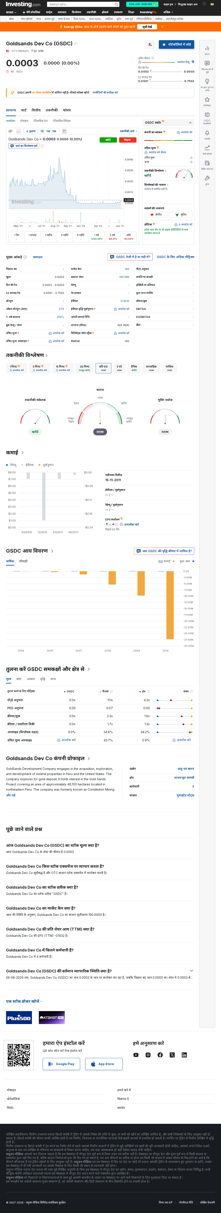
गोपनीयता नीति (186, 1202)
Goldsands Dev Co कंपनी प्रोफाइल (45, 758)
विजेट (10, 1108)
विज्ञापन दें (123, 1099)
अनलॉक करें (69, 740)
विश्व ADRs (79, 19)
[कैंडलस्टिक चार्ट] (10, 131)
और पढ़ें (10, 795)
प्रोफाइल (24, 120)
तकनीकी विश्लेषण (25, 355)
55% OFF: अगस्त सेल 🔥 (142, 4)
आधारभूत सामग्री (184, 777)
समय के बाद (64, 19)
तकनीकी (52, 110)
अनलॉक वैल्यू (183, 62)
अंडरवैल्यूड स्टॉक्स (174, 19)
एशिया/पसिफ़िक (144, 19)
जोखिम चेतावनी (207, 1202)
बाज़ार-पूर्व (49, 19)
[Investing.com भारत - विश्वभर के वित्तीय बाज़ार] (23, 4)
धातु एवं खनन (186, 769)
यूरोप (119, 19)
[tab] (16, 368)
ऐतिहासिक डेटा (40, 120)
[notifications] (204, 4)
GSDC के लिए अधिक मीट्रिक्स (175, 257)
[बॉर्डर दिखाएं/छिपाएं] (64, 131)
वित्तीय (36, 110)
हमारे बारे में (124, 1090)
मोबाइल (11, 1090)
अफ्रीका (158, 19)
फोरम (67, 110)
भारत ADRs (95, 19)
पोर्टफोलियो (13, 1099)
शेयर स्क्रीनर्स (26, 19)
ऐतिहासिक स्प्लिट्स (62, 120)
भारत (38, 19)
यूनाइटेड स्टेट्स (185, 795)
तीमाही (23, 561)
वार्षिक (10, 561)
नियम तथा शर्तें (165, 1202)
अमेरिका (109, 19)
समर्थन (121, 1108)
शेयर (11, 19)
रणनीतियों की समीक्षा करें (105, 92)
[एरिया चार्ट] (18, 131)
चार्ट (24, 110)
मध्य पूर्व (129, 19)
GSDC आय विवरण (27, 551)
